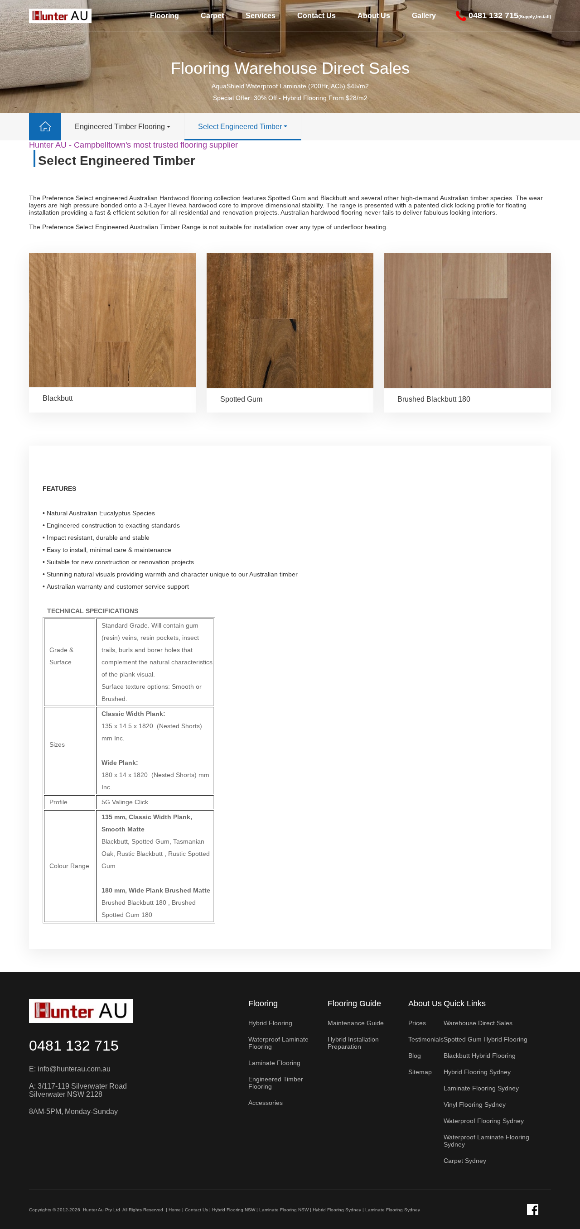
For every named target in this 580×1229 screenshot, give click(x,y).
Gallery (424, 15)
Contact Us (316, 15)
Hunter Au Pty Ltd (101, 1209)
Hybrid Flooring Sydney (337, 1209)
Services (261, 15)
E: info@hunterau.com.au (70, 1069)
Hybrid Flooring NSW (233, 1209)
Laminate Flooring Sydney (392, 1209)
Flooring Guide (354, 1003)
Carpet (212, 15)
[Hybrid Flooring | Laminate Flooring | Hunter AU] (60, 16)
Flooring (164, 15)
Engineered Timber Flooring (120, 126)
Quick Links (465, 1003)
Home (175, 1209)
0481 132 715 (74, 1045)
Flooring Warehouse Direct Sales (290, 68)
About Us (374, 15)
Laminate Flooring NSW (284, 1209)
